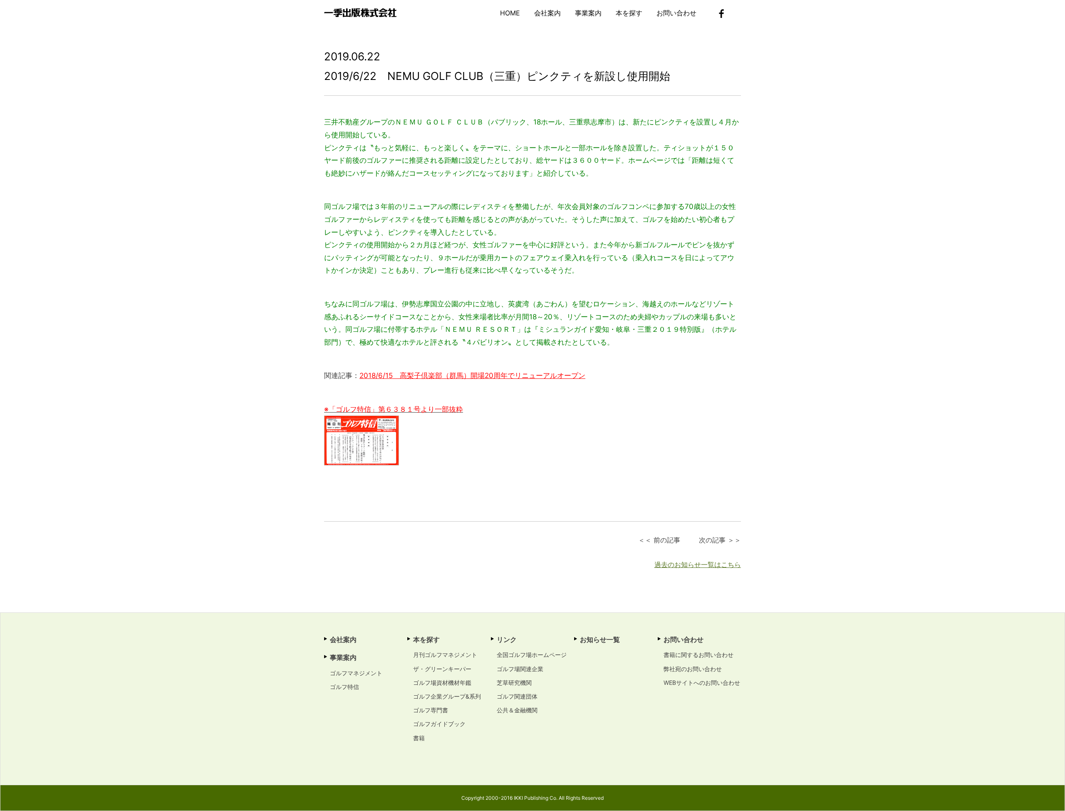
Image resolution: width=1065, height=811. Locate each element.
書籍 (419, 737)
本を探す (629, 13)
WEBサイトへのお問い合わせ (702, 682)
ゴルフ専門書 (430, 710)
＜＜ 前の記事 (659, 540)
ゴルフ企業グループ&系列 (447, 696)
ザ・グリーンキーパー (442, 668)
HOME (510, 13)
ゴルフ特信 (344, 686)
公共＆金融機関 (517, 710)
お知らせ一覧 (600, 639)
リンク (507, 639)
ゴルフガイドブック (439, 723)
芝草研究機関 (514, 682)
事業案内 (588, 13)
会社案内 (547, 13)
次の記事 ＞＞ (720, 540)
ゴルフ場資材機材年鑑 (442, 682)
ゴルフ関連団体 (517, 696)
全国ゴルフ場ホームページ (532, 654)
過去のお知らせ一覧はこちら (697, 564)
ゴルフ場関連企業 (520, 668)
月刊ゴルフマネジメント (445, 654)
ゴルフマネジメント (356, 673)
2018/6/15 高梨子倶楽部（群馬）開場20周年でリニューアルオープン (472, 375)
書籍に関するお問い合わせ (698, 654)
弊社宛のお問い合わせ (693, 668)
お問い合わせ (676, 13)
